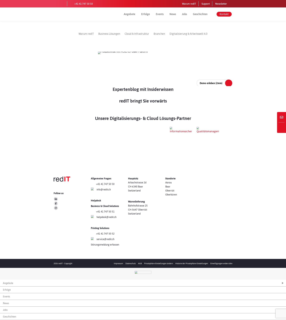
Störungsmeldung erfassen (105, 244)
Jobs (184, 14)
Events (160, 14)
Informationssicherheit (178, 151)
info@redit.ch (104, 189)
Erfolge (145, 14)
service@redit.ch (105, 239)
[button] (158, 263)
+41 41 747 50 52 (105, 233)
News (173, 14)
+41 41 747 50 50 (105, 184)
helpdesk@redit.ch (106, 217)
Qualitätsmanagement (210, 151)
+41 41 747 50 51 (105, 211)
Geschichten (200, 14)
